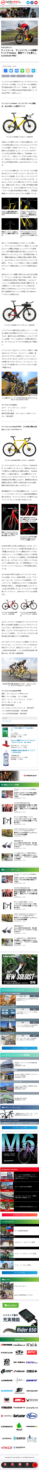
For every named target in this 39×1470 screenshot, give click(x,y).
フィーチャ (12, 1466)
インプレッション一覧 (19, 1127)
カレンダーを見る (19, 1272)
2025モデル (19, 1123)
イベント (27, 1466)
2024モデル (32, 1123)
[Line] (22, 71)
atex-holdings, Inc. (17, 1457)
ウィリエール (21, 76)
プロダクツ (5, 76)
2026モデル (6, 1123)
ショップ (20, 1466)
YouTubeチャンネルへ (19, 1215)
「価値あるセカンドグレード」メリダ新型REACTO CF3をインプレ (26, 1114)
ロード (13, 76)
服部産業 (29, 76)
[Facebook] (17, 71)
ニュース (5, 1466)
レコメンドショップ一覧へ (20, 1048)
